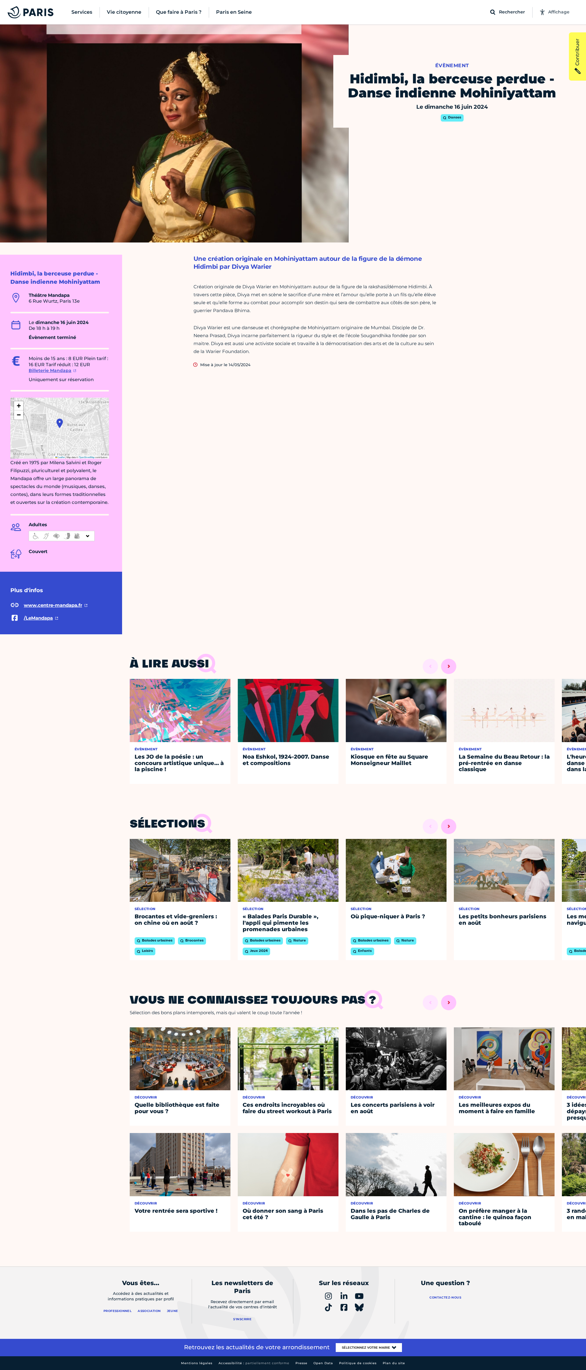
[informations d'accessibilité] (62, 536)
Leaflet (61, 457)
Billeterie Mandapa (50, 370)
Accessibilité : (254, 1363)
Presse (301, 1363)
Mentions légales (196, 1363)
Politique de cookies (358, 1363)
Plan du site (394, 1363)
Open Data (323, 1363)
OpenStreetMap (87, 457)
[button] (59, 423)
